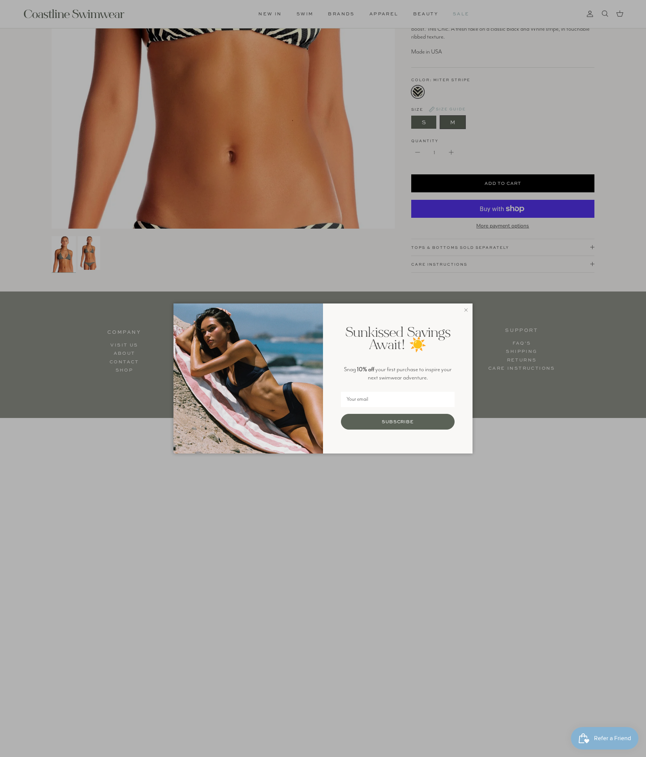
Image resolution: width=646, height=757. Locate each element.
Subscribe (398, 421)
